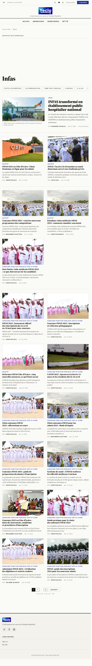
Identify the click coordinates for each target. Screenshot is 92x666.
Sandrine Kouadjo (58, 126)
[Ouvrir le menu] (3, 2)
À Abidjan (69, 88)
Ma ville (5, 645)
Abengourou (38, 21)
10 (45, 590)
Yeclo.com (6, 29)
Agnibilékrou (53, 21)
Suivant (54, 590)
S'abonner (83, 2)
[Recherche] (55, 2)
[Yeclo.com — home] (45, 10)
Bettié (65, 21)
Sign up (5, 641)
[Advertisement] (46, 55)
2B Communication (33, 88)
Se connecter (70, 2)
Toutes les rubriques (12, 88)
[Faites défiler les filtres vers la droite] (87, 88)
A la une (80, 88)
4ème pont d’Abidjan (53, 88)
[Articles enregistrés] (59, 2)
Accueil (26, 21)
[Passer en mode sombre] (63, 2)
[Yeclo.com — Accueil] (6, 619)
